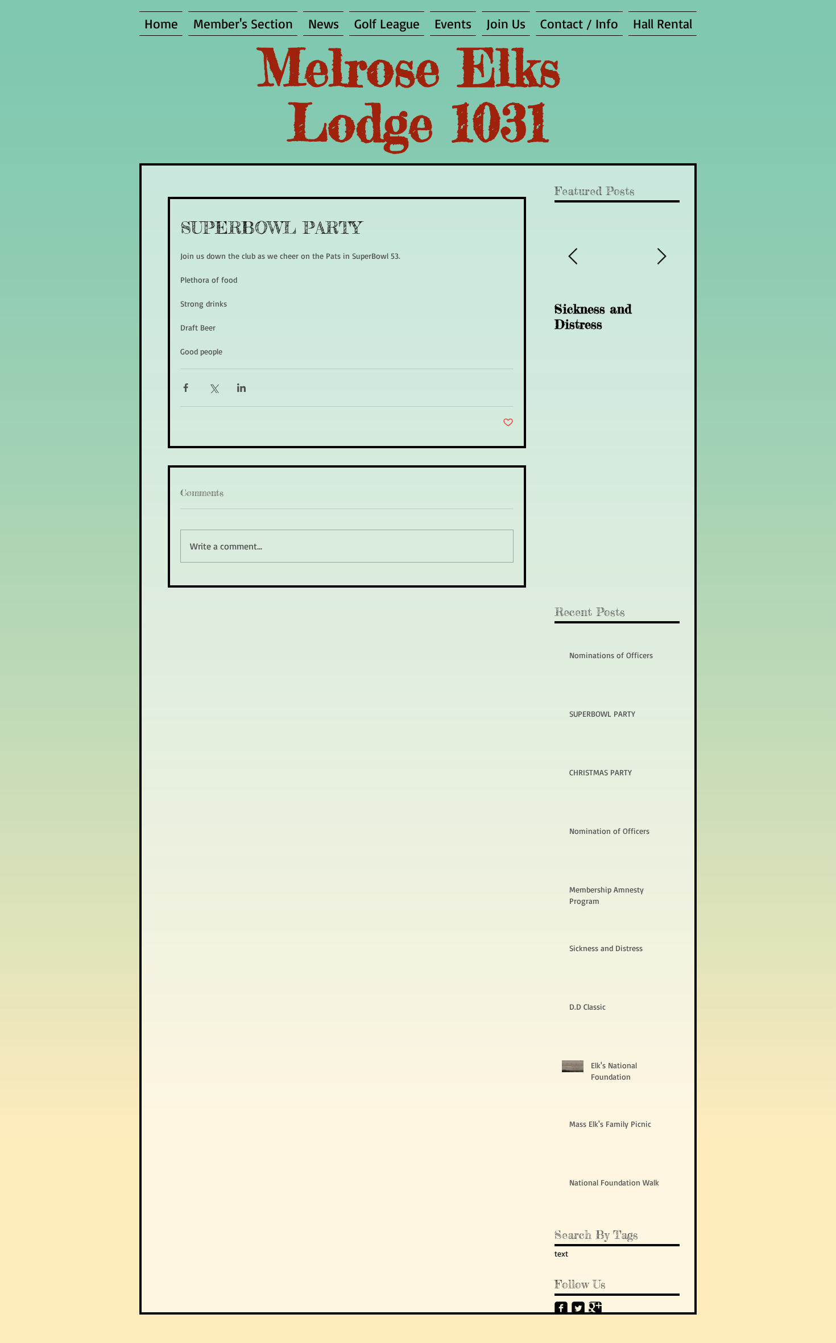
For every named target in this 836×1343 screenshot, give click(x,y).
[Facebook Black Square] (561, 1308)
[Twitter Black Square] (578, 1308)
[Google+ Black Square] (595, 1308)
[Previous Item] (573, 257)
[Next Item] (661, 257)
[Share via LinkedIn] (241, 387)
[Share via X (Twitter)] (213, 387)
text (561, 1253)
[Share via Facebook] (185, 387)
